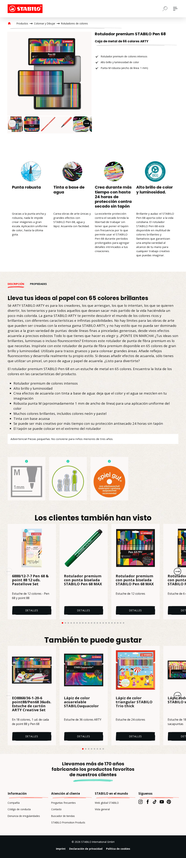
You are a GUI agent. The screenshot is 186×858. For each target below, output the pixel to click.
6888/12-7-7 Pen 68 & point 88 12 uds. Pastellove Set (30, 580)
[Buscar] (165, 8)
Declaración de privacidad (85, 848)
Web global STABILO (107, 802)
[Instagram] (140, 802)
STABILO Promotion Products (68, 822)
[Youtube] (162, 802)
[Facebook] (147, 802)
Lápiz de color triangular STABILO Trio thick (134, 702)
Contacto (56, 809)
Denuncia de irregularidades (24, 816)
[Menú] (175, 9)
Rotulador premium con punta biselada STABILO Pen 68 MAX (83, 580)
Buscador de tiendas (63, 816)
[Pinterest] (169, 802)
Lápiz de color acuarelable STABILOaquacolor (81, 702)
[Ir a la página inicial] (26, 8)
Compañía (14, 802)
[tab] (19, 284)
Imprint (61, 848)
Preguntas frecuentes (63, 802)
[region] (49, 82)
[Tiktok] (155, 802)
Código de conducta (19, 809)
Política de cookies (118, 848)
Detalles (31, 610)
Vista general (102, 809)
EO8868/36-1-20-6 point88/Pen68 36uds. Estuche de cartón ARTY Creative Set (31, 704)
